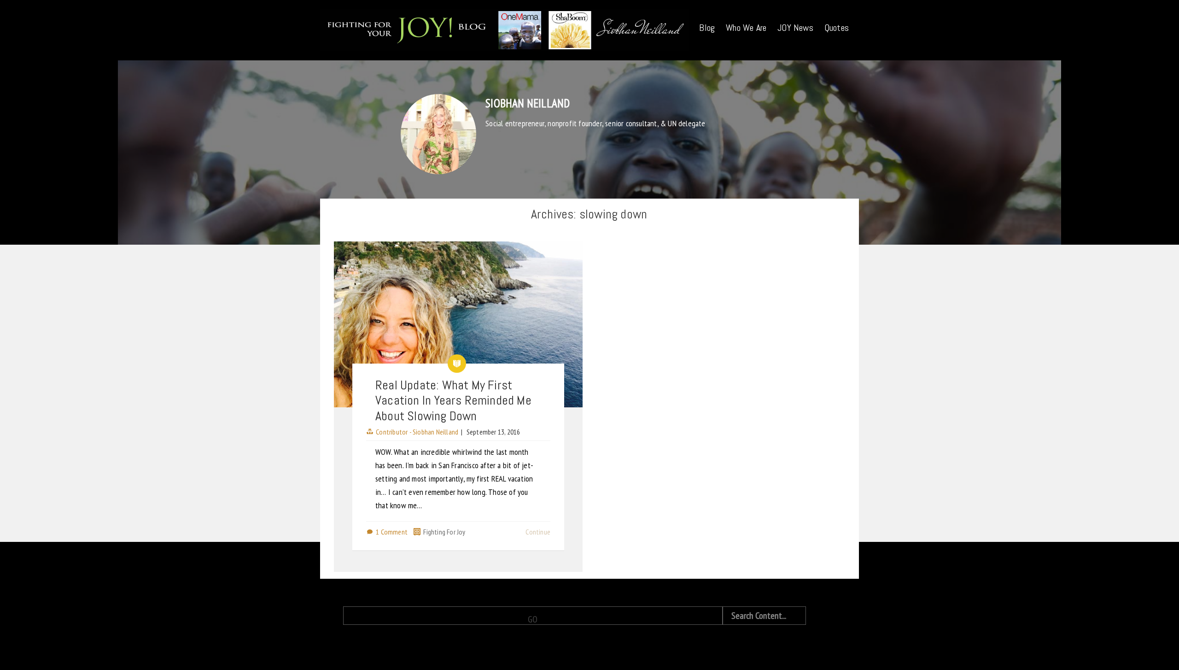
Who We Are (746, 28)
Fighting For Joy (444, 531)
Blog (707, 28)
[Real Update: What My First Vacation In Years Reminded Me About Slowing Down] (458, 324)
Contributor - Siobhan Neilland (417, 431)
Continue (537, 531)
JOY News (795, 28)
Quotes (836, 28)
